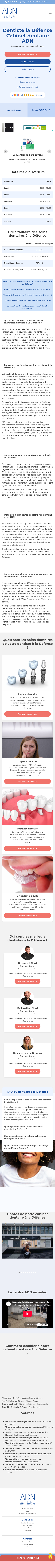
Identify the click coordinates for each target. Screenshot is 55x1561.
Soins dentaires (27, 1525)
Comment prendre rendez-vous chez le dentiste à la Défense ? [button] (27, 1101)
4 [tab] (26, 1273)
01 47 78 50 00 (27, 61)
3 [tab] (24, 1273)
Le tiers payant (27, 69)
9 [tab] (36, 1273)
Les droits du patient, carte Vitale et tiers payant (28, 1443)
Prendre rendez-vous (27, 1557)
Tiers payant (27, 1530)
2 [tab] (22, 1273)
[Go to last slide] (6, 151)
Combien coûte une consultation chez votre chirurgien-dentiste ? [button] (25, 1137)
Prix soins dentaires (28, 1528)
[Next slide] (49, 151)
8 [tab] (34, 1273)
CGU (27, 1511)
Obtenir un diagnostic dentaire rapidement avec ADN (28, 300)
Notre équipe (14, 110)
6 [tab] (30, 1273)
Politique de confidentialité (27, 1514)
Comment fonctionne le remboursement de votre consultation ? (28, 307)
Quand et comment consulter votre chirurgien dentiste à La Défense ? (27, 282)
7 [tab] (32, 1273)
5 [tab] (28, 1273)
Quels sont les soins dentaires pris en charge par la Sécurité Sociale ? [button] (26, 1147)
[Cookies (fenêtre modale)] (50, 1556)
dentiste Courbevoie (40, 348)
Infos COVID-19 (41, 110)
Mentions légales (27, 1509)
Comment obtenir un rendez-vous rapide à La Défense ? (27, 295)
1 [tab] (20, 1273)
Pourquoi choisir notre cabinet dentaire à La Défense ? (27, 289)
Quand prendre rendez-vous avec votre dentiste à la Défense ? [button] (23, 1128)
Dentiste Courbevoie (27, 1523)
